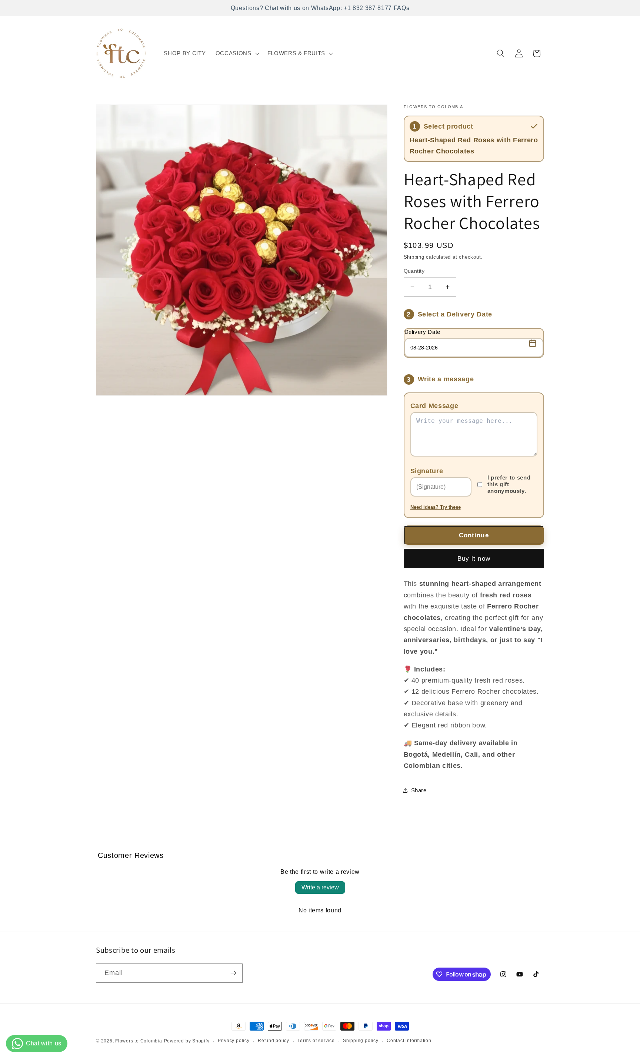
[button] (237, 53)
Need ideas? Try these (435, 507)
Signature (426, 470)
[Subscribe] (233, 973)
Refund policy (273, 1040)
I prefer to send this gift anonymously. (509, 484)
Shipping (414, 257)
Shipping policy (361, 1040)
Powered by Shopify (187, 1041)
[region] (320, 8)
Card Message (434, 405)
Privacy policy (234, 1040)
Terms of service (315, 1040)
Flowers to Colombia (138, 1041)
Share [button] (419, 790)
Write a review (320, 887)
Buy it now (473, 558)
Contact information (409, 1040)
